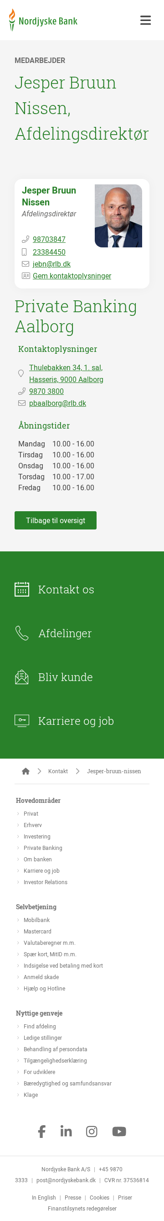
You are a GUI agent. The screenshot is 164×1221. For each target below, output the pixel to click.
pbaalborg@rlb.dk (57, 403)
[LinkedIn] (66, 1132)
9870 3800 (46, 391)
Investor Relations (45, 882)
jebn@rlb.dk (52, 264)
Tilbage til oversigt (55, 520)
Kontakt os (66, 589)
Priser (125, 1197)
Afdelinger (65, 633)
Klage (31, 1094)
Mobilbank (37, 919)
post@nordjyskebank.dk (66, 1180)
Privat (31, 813)
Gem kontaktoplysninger (72, 276)
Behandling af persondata (55, 1049)
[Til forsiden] (43, 29)
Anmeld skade (41, 976)
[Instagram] (91, 1132)
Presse (73, 1197)
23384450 (49, 252)
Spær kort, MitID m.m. (50, 954)
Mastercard (37, 931)
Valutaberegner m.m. (50, 942)
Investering (37, 836)
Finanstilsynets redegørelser (82, 1208)
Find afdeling (40, 1026)
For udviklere (39, 1071)
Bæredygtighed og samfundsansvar (68, 1083)
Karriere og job (76, 720)
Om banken (38, 859)
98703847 (49, 239)
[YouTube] (119, 1132)
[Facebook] (42, 1132)
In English (44, 1197)
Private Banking (43, 847)
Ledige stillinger (43, 1037)
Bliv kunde (65, 677)
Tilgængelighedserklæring (55, 1060)
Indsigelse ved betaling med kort (63, 965)
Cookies (99, 1197)
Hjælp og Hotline (44, 988)
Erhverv (33, 824)
